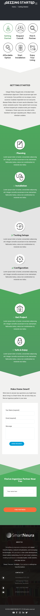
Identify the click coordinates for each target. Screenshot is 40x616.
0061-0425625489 (22, 588)
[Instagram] (20, 612)
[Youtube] (13, 612)
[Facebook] (17, 612)
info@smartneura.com (22, 592)
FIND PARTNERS (20, 509)
